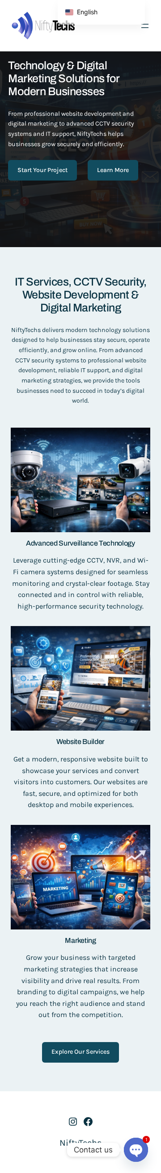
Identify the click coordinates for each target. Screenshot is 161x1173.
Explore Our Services (80, 1051)
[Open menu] (145, 26)
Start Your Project (42, 170)
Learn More (113, 170)
